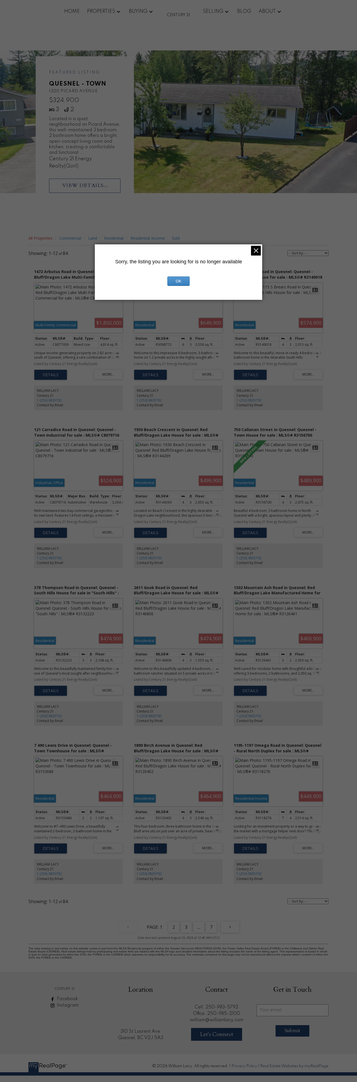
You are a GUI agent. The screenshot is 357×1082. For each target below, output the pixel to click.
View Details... (85, 185)
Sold (176, 238)
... (198, 927)
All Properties (40, 238)
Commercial (70, 238)
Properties (101, 11)
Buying (138, 11)
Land (92, 238)
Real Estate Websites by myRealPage (294, 1066)
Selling (213, 11)
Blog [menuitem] (244, 11)
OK (178, 281)
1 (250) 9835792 (49, 400)
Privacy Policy (244, 1066)
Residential (114, 238)
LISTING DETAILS (50, 375)
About (267, 11)
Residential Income (148, 238)
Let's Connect (216, 1034)
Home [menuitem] (72, 11)
